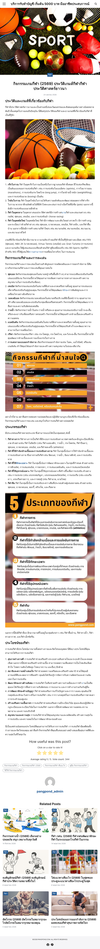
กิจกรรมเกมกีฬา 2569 (31, 765)
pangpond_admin (50, 791)
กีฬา (50, 74)
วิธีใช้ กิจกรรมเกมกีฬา (13, 770)
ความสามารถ (35, 252)
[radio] (39, 753)
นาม (64, 212)
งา (83, 683)
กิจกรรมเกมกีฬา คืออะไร (55, 765)
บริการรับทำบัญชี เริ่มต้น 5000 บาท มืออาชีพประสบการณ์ (50, 4)
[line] (52, 944)
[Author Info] (50, 786)
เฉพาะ (24, 463)
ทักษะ (65, 290)
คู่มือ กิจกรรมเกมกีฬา (78, 765)
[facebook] (47, 944)
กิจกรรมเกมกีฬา (10, 765)
